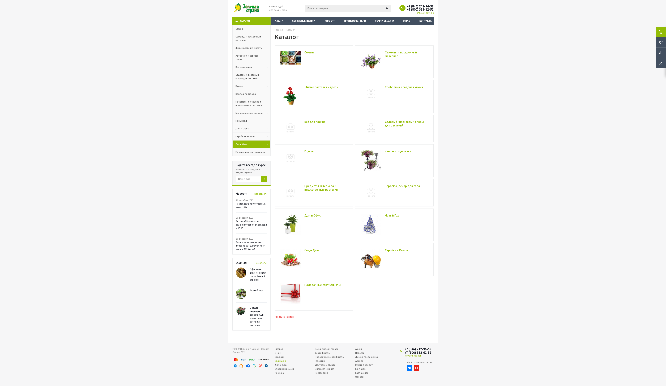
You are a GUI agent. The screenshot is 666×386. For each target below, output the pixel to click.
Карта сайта (361, 373)
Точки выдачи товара (326, 349)
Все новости (260, 194)
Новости (329, 21)
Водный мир (256, 290)
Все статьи (261, 263)
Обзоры (359, 377)
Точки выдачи (384, 21)
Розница (279, 373)
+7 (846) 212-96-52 (420, 6)
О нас (406, 21)
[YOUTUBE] (416, 368)
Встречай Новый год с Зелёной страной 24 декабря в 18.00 (251, 224)
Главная (279, 349)
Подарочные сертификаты (329, 357)
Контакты (425, 21)
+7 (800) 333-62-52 (420, 9)
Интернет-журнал (324, 369)
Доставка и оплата (325, 365)
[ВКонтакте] (409, 368)
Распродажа (321, 373)
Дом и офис (281, 365)
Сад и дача (280, 361)
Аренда (359, 361)
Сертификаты (322, 353)
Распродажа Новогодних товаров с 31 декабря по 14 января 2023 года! (250, 245)
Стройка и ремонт (284, 369)
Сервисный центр (303, 21)
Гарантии (320, 361)
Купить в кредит (364, 365)
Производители (355, 21)
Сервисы (279, 357)
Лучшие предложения (366, 357)
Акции (279, 21)
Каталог (245, 21)
